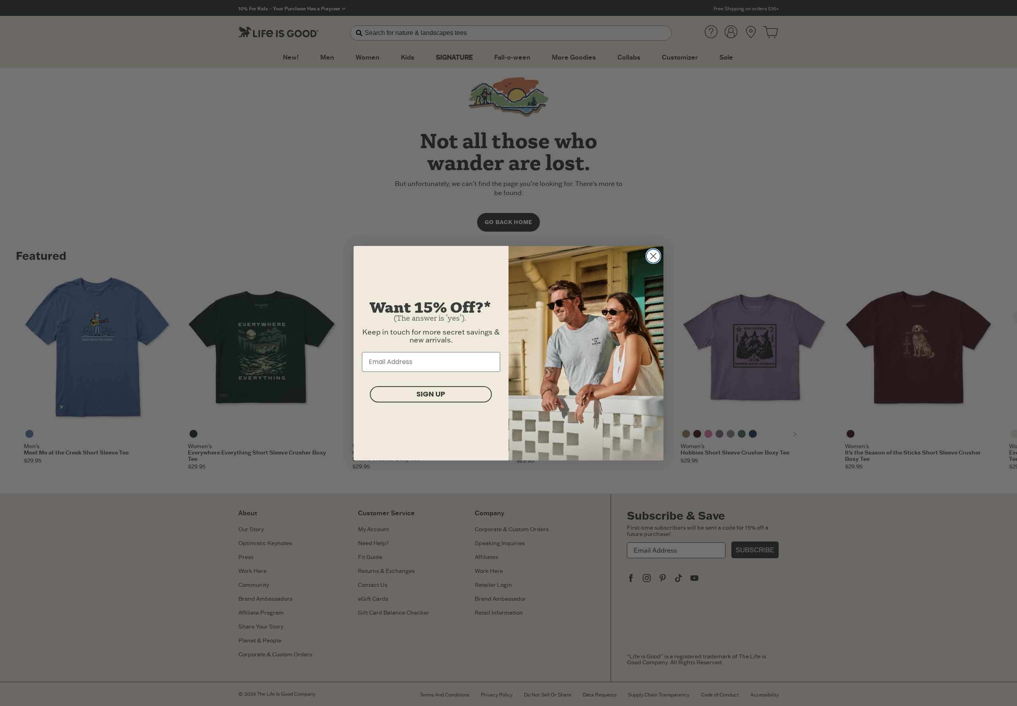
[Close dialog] (653, 256)
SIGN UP (430, 394)
